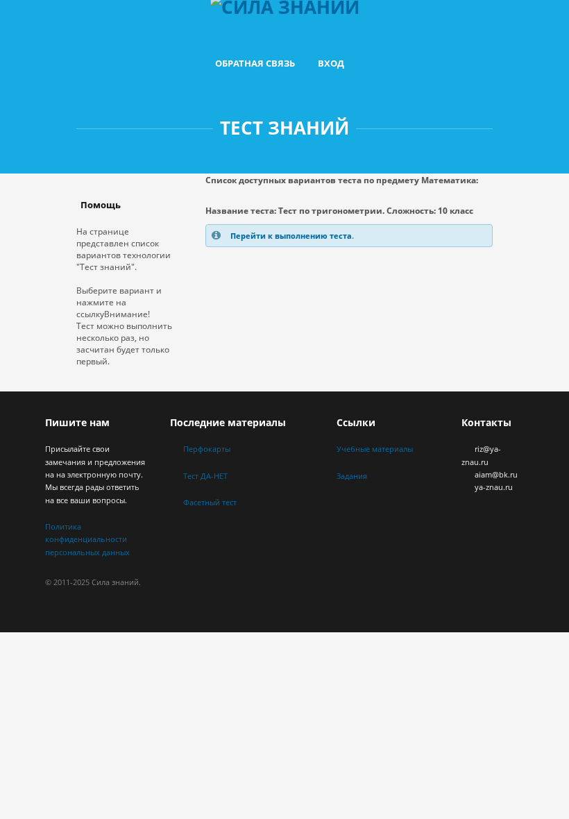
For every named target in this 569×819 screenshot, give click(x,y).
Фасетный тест (210, 502)
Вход (331, 63)
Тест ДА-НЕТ (205, 476)
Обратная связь (255, 63)
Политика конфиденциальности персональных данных (87, 539)
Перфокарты (206, 449)
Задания (352, 476)
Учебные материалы (375, 449)
